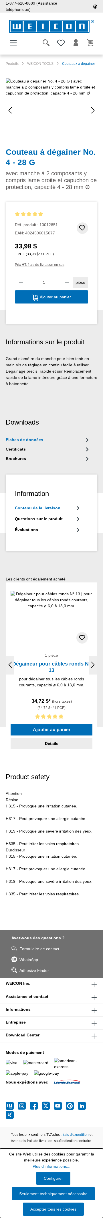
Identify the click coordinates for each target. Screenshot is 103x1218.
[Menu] (13, 43)
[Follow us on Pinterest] (72, 1106)
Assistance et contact (27, 996)
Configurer (53, 1178)
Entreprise (16, 1022)
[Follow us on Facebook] (36, 1106)
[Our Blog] (12, 1106)
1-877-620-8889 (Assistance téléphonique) (31, 6)
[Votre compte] (76, 43)
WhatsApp (28, 959)
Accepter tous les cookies (53, 1209)
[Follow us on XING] (10, 1115)
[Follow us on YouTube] (60, 1106)
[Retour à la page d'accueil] (51, 26)
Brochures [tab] (16, 458)
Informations (18, 1009)
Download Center (22, 1035)
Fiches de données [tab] (24, 439)
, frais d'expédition (75, 1135)
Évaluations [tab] (26, 529)
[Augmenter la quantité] (67, 282)
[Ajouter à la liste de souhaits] (82, 228)
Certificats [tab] (16, 449)
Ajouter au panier (55, 297)
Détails (51, 743)
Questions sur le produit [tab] (39, 518)
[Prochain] (93, 110)
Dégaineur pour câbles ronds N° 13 (51, 667)
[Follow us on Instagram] (24, 1106)
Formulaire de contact (39, 948)
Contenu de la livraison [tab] (37, 508)
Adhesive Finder (34, 970)
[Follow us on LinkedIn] (82, 1106)
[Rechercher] (46, 43)
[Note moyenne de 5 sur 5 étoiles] (36, 214)
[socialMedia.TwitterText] (48, 1106)
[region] (51, 110)
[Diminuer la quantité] (21, 282)
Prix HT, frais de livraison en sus (39, 265)
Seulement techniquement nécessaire (53, 1193)
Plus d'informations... (51, 1166)
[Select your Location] (95, 6)
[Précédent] (10, 110)
